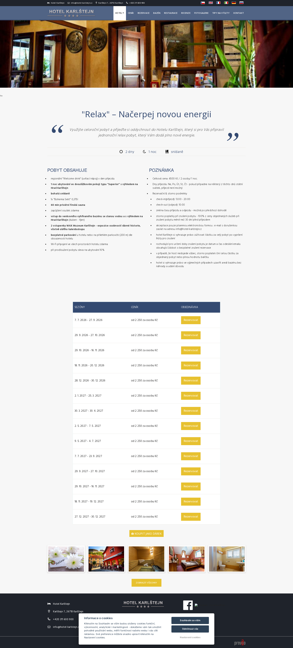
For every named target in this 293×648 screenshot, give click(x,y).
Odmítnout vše (190, 628)
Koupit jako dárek (148, 534)
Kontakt (238, 13)
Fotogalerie (201, 13)
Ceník (131, 13)
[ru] (242, 3)
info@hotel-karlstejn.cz (81, 3)
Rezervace (144, 13)
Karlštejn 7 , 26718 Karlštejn (110, 3)
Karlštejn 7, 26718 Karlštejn (68, 612)
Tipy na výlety (221, 13)
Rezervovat (191, 320)
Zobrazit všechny (146, 583)
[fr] (219, 3)
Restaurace (171, 13)
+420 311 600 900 (137, 3)
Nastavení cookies (190, 637)
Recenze (185, 13)
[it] (226, 3)
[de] (234, 3)
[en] (211, 3)
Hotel (119, 13)
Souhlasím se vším (190, 620)
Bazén (156, 13)
